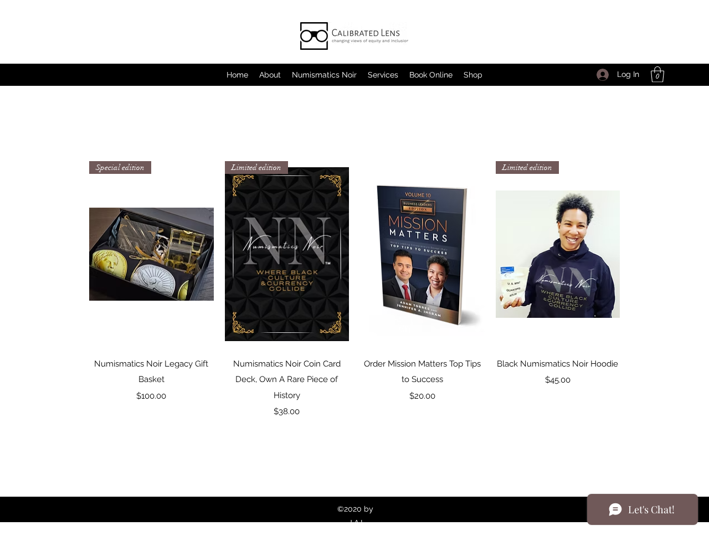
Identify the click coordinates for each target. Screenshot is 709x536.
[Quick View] (422, 254)
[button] (657, 74)
